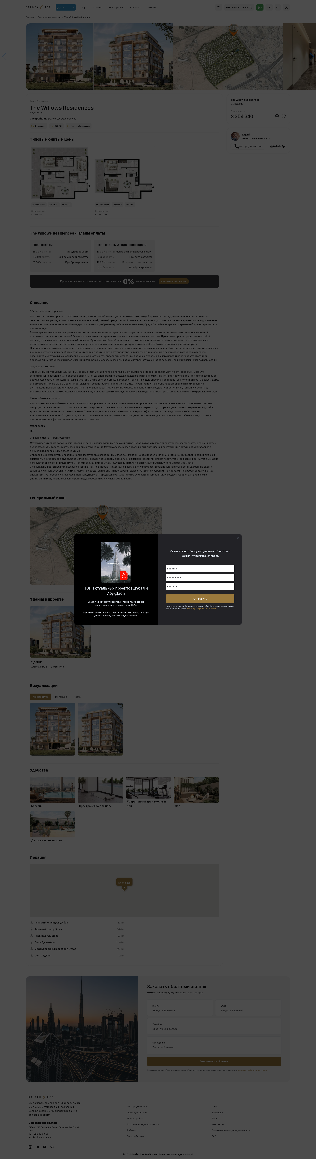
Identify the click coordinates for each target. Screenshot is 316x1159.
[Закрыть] (238, 537)
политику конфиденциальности (201, 609)
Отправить (200, 598)
